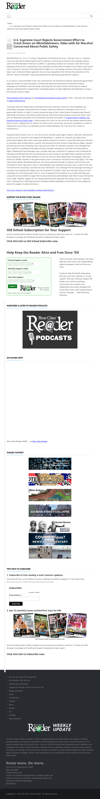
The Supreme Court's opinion (19, 98)
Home (9, 23)
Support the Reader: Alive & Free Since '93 (26, 687)
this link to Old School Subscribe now (35, 241)
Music (11, 705)
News (11, 694)
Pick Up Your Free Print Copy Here (22, 677)
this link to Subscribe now (28, 654)
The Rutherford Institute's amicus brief (51, 98)
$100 (21, 264)
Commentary (14, 698)
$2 (10, 272)
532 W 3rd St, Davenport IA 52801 (19, 767)
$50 (16, 264)
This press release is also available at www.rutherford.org (30, 190)
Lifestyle (12, 715)
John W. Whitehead (17, 53)
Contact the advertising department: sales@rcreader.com (29, 775)
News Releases (15, 718)
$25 (10, 264)
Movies (12, 708)
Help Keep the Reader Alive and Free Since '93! (43, 252)
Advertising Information (18, 684)
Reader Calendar (16, 691)
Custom (28, 264)
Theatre (12, 701)
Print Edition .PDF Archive (19, 680)
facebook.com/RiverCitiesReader (19, 781)
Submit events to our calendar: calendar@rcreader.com (29, 778)
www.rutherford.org (17, 101)
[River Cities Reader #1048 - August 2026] (50, 399)
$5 (14, 272)
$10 (20, 272)
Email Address (15, 595)
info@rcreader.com (14, 772)
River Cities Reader (39, 441)
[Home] (15, 6)
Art (10, 711)
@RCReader (11, 783)
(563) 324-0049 (12, 770)
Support (12, 286)
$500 (22, 281)
